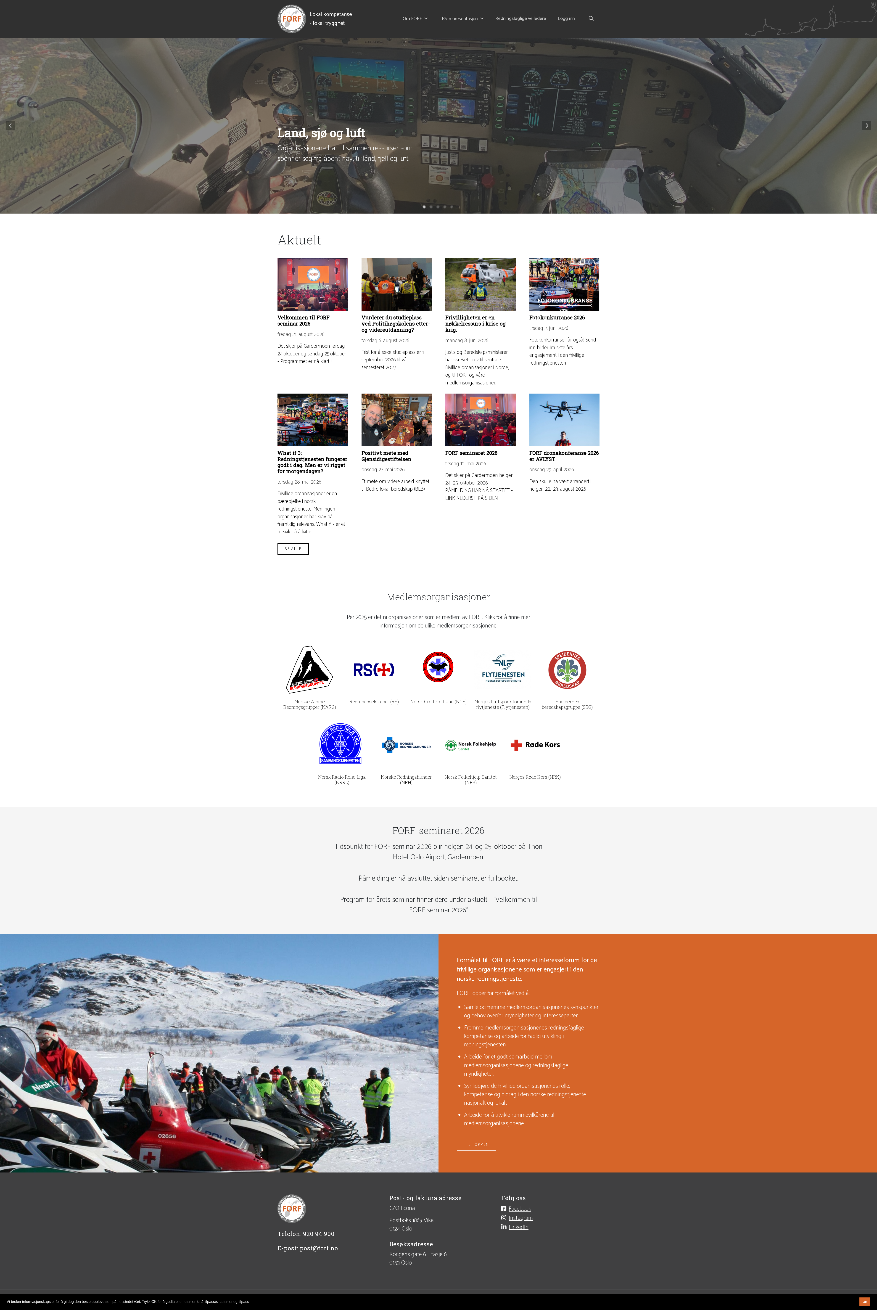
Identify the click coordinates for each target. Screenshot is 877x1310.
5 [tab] (452, 207)
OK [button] (865, 1302)
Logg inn (566, 18)
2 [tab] (431, 207)
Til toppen (476, 1144)
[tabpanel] (438, 126)
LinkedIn (518, 1227)
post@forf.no (319, 1248)
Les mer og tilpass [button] (234, 1302)
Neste (866, 125)
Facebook (520, 1208)
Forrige (10, 125)
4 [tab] (445, 207)
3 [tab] (438, 207)
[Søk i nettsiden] (590, 19)
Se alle (293, 549)
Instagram (521, 1218)
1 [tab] (425, 207)
